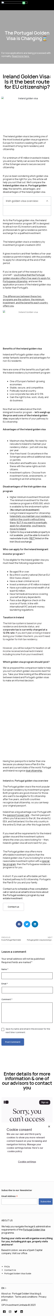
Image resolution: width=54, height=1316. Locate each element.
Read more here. (21, 56)
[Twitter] (16, 1312)
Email (4, 983)
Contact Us (10, 1270)
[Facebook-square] (4, 1312)
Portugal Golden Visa (34, 1229)
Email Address (9, 1196)
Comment (6, 999)
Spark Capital (35, 1250)
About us (6, 1293)
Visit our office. (20, 1253)
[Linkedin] (21, 1312)
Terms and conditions (26, 1296)
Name (4, 969)
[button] (51, 4)
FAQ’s (7, 1266)
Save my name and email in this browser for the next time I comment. (28, 1030)
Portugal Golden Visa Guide (17, 1273)
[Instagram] (10, 1312)
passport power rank (18, 815)
